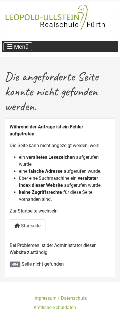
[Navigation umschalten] (17, 46)
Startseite (30, 226)
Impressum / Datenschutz (60, 298)
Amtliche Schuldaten (54, 307)
